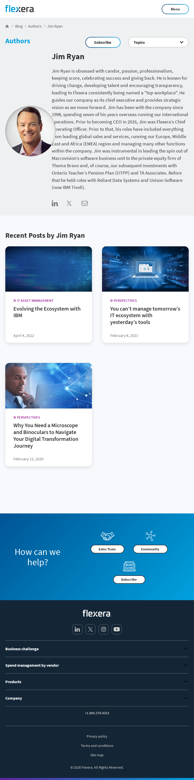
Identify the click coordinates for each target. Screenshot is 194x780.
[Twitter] (90, 629)
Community (150, 549)
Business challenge (22, 648)
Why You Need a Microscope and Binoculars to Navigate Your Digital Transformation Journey (45, 435)
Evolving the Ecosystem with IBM (47, 312)
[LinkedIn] (77, 629)
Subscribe (102, 42)
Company (13, 698)
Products (13, 681)
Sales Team (107, 549)
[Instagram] (104, 629)
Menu (175, 9)
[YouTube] (117, 629)
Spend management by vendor (32, 665)
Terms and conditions (97, 745)
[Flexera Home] (7, 26)
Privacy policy (97, 736)
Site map (97, 755)
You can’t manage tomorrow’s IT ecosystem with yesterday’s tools (145, 315)
